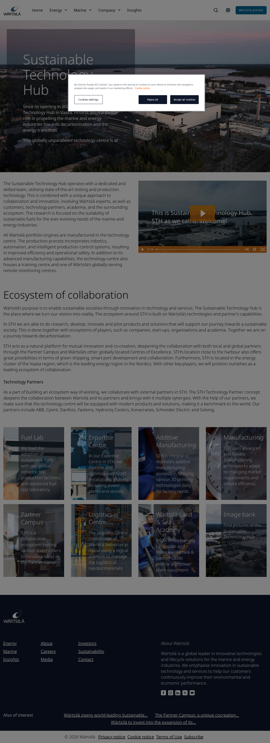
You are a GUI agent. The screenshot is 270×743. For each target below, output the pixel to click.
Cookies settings (88, 99)
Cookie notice (142, 88)
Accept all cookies (184, 99)
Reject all (152, 99)
